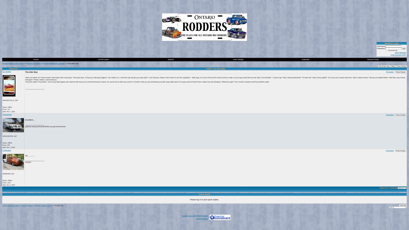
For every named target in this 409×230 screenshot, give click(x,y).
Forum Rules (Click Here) (13, 64)
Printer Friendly (401, 66)
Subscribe (403, 205)
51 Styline (7, 72)
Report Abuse (202, 219)
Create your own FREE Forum (195, 216)
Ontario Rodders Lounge (54, 64)
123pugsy (7, 150)
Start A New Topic (384, 66)
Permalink (390, 72)
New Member (400, 53)
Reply (393, 66)
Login (403, 48)
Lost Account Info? (398, 55)
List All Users (103, 59)
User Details (238, 59)
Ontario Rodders (34, 64)
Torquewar (7, 115)
